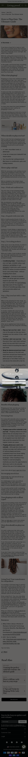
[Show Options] (25, 383)
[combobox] (14, 383)
